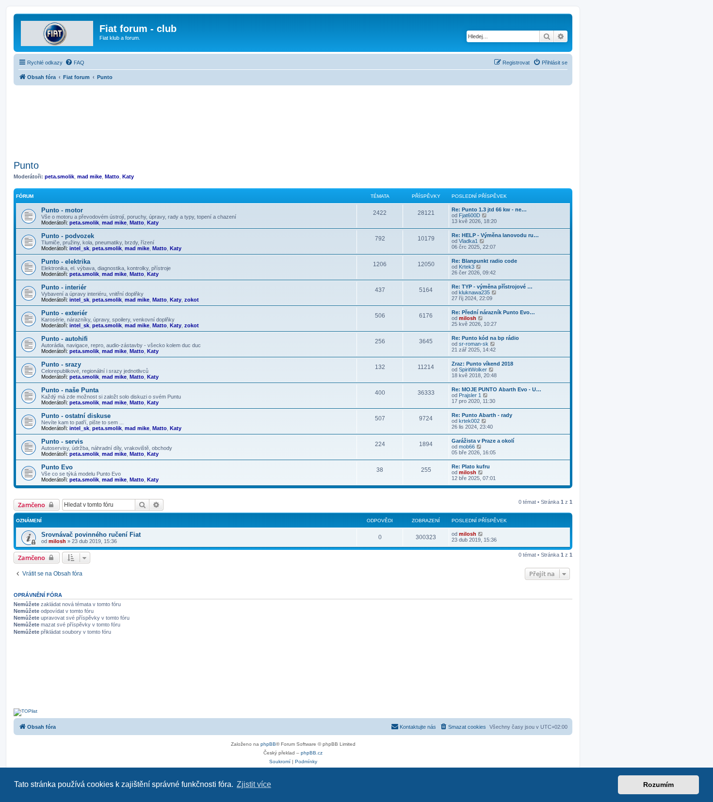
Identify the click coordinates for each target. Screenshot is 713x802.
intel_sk (79, 248)
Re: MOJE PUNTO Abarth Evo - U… (496, 389)
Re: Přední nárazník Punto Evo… (493, 312)
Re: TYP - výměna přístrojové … (492, 286)
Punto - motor (62, 210)
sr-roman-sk (473, 344)
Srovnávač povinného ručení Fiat (91, 534)
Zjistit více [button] (254, 784)
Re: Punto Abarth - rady (482, 415)
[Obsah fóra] (57, 31)
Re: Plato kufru (471, 466)
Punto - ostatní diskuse (76, 415)
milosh (467, 318)
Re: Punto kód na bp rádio (485, 338)
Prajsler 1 (470, 395)
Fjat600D (469, 215)
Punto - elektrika (65, 261)
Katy (128, 176)
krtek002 (469, 421)
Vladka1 (468, 241)
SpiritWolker (473, 369)
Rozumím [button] (658, 784)
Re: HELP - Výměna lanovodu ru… (495, 235)
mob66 (467, 446)
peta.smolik (59, 176)
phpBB (268, 744)
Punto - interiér (63, 287)
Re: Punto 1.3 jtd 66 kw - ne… (489, 209)
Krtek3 (466, 267)
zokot (191, 300)
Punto (26, 165)
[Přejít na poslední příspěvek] (481, 534)
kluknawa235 (474, 292)
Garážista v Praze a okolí (483, 441)
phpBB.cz (312, 752)
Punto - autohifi (64, 338)
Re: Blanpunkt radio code (484, 261)
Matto (112, 176)
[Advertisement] (293, 120)
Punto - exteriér (64, 313)
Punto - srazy (61, 364)
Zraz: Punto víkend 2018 (482, 364)
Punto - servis (62, 441)
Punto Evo (57, 467)
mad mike (89, 176)
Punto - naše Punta (69, 390)
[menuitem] (74, 62)
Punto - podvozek (67, 236)
